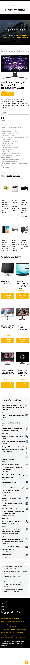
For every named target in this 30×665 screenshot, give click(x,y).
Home (4, 35)
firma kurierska (21, 637)
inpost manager (22, 103)
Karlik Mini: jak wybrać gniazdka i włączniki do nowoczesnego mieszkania (13, 591)
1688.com (3, 616)
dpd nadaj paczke (24, 635)
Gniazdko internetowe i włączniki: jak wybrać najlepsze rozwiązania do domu (15, 584)
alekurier (8, 616)
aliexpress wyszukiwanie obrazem (12, 102)
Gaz (2, 604)
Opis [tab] (4, 113)
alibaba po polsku (10, 101)
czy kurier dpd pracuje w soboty (8, 632)
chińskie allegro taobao (6, 626)
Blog (2, 609)
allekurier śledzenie (16, 618)
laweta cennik (19, 105)
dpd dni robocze (15, 635)
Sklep (2, 606)
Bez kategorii (5, 601)
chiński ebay (16, 626)
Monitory (14, 51)
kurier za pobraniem (7, 105)
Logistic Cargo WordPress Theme (12, 642)
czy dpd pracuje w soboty (20, 629)
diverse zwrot (19, 632)
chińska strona (14, 624)
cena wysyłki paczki (5, 624)
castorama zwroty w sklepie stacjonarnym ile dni (12, 621)
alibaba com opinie (15, 616)
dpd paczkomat (5, 637)
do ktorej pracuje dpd (6, 635)
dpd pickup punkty (13, 637)
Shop (11, 35)
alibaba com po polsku (6, 618)
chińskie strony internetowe (7, 629)
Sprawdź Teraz (7, 94)
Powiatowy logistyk (15, 9)
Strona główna (5, 51)
